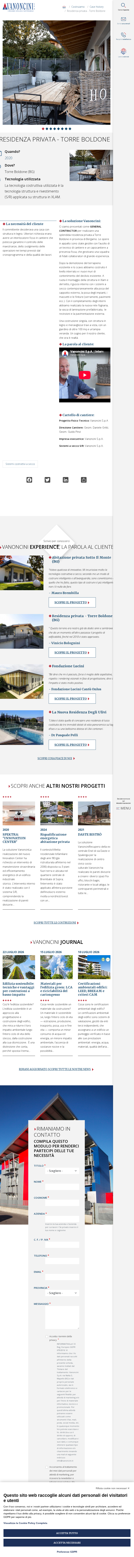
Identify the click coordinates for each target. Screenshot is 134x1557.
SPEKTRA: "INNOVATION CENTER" (14, 838)
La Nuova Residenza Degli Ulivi (79, 712)
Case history (96, 6)
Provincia (40, 1287)
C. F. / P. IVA (41, 1239)
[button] (11, 75)
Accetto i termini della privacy (60, 1338)
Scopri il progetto (70, 602)
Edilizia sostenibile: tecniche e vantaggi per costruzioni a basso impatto (18, 989)
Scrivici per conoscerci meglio (56, 543)
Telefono (40, 1255)
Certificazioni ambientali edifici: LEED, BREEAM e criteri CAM (92, 989)
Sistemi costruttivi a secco (20, 464)
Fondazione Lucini (68, 666)
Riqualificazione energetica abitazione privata (55, 838)
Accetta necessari (67, 1542)
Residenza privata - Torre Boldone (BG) (82, 618)
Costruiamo (78, 6)
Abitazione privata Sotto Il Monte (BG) (81, 559)
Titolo (39, 1165)
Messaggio (41, 1304)
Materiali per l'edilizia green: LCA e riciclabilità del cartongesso (56, 989)
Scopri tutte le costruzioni (55, 922)
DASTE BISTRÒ (90, 834)
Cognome (40, 1197)
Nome (38, 1181)
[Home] (20, 7)
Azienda (39, 1213)
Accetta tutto (67, 1533)
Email (37, 1271)
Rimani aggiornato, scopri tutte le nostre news (55, 1069)
